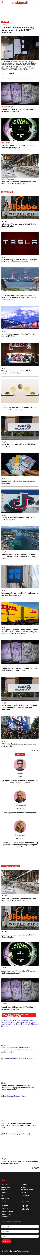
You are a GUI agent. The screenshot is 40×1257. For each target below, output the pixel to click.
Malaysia (5, 1184)
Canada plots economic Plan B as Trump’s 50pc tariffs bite (18, 335)
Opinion (24, 1187)
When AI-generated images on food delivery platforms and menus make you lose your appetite (20, 845)
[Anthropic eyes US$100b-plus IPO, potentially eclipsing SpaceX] (20, 129)
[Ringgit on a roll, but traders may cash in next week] (20, 464)
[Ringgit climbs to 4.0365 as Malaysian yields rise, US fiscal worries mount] (20, 652)
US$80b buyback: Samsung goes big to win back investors (18, 745)
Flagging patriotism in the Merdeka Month (20, 813)
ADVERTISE (5, 1217)
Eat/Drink (5, 1198)
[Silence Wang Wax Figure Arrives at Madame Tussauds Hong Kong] (20, 1145)
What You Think (27, 1190)
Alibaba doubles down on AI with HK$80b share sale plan (18, 225)
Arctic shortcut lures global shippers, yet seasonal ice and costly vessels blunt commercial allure (18, 297)
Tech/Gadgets (26, 1195)
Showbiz (24, 1184)
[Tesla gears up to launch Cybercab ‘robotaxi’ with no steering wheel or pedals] (20, 243)
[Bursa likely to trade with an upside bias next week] (20, 428)
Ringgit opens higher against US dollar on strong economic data (18, 110)
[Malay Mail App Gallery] (23, 1211)
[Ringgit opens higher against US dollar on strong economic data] (20, 93)
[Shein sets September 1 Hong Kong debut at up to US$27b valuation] (20, 48)
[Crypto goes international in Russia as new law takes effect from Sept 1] (20, 391)
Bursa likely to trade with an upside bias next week (18, 445)
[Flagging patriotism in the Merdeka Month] (20, 796)
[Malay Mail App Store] (23, 1207)
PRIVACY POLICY (7, 1211)
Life (3, 1195)
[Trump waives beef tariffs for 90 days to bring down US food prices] (20, 354)
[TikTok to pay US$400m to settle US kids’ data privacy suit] (20, 501)
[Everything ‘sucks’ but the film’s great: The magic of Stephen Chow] (20, 765)
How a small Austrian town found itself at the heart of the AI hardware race (18, 183)
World (4, 1190)
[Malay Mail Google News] (27, 1211)
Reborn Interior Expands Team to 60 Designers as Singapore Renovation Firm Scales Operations (18, 1088)
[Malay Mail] (20, 4)
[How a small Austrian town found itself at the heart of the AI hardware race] (20, 166)
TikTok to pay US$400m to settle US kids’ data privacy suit (18, 519)
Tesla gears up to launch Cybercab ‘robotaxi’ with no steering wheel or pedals (19, 261)
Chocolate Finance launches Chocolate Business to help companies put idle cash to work (18, 1125)
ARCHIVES (5, 1206)
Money (4, 107)
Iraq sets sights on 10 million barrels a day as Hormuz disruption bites (19, 594)
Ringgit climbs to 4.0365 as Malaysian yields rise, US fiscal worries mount (19, 670)
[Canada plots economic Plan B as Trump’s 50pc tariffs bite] (20, 318)
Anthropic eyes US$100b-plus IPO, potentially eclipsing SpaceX (18, 146)
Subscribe (6, 1241)
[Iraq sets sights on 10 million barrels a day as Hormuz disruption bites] (20, 576)
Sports (23, 1192)
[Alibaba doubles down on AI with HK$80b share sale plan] (20, 208)
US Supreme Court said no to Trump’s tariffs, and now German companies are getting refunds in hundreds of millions (19, 632)
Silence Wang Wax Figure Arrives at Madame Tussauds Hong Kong (19, 1162)
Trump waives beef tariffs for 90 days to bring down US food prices (17, 372)
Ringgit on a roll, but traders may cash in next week (18, 482)
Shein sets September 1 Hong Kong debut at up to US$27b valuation (17, 30)
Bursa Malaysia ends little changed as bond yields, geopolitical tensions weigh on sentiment (19, 707)
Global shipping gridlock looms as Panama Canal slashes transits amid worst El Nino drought (18, 556)
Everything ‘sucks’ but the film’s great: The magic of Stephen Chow (20, 782)
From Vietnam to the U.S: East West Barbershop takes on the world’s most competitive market (18, 1050)
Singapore (5, 1187)
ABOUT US (4, 1208)
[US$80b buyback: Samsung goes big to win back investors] (20, 727)
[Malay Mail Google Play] (27, 1207)
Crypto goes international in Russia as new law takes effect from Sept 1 (18, 408)
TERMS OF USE (6, 1214)
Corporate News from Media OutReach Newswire (15, 1015)
